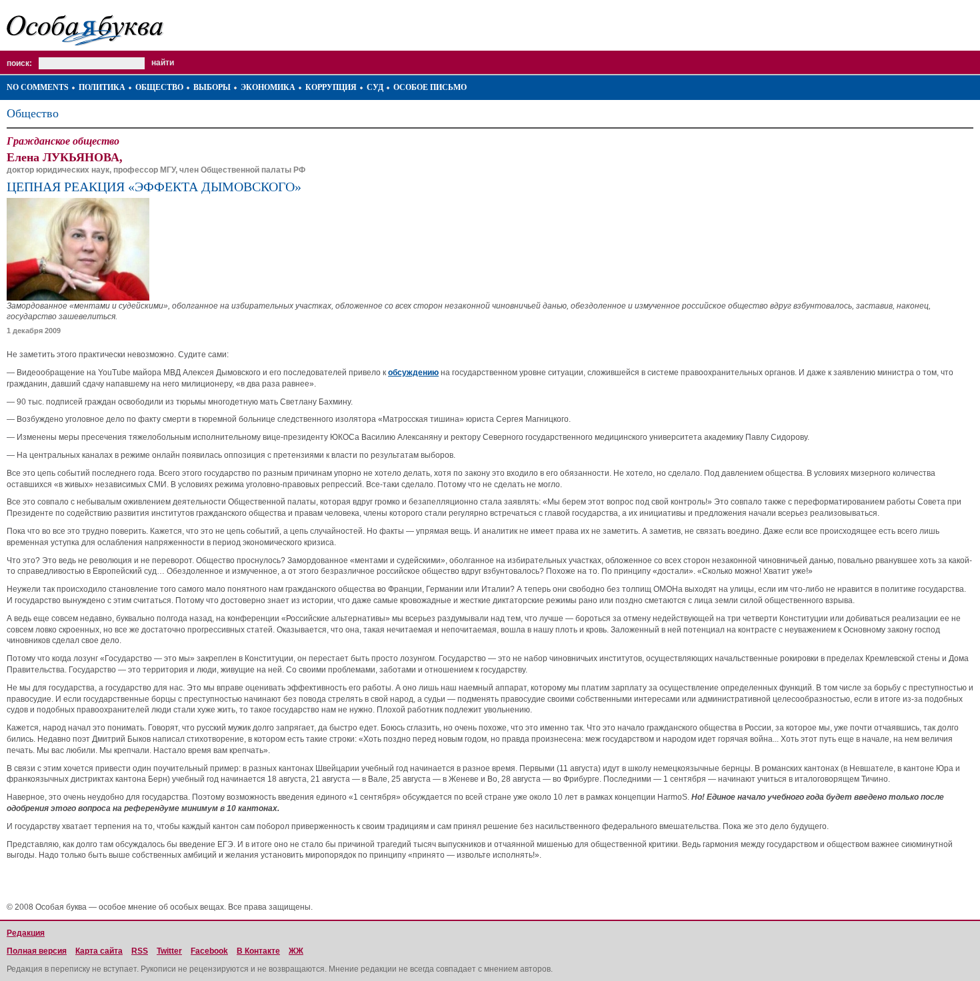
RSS (139, 951)
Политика (102, 87)
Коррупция (331, 87)
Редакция (26, 933)
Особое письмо (430, 87)
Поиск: (19, 63)
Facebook (209, 951)
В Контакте (258, 951)
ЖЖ (296, 951)
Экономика (268, 87)
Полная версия (37, 951)
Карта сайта (99, 951)
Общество (159, 87)
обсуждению (413, 372)
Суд (375, 87)
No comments (38, 87)
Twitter (169, 951)
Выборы (212, 87)
